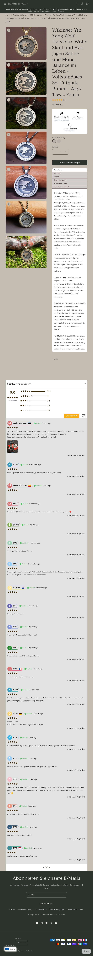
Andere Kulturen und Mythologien (27, 15)
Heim (8, 15)
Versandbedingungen (25, 909)
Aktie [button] (56, 359)
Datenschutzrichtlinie (75, 909)
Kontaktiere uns (41, 909)
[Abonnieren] (64, 894)
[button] (4, 3)
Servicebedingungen (57, 909)
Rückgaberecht (33, 915)
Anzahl (55, 147)
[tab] (69, 170)
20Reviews (13, 401)
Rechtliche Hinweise (49, 915)
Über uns (12, 909)
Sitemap (62, 915)
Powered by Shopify (27, 950)
